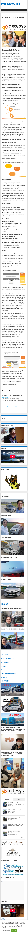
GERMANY (5, 666)
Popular (7, 799)
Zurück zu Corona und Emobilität (10, 406)
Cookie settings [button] (6, 930)
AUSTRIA (4, 655)
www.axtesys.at (5, 397)
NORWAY (4, 677)
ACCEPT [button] (14, 930)
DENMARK (5, 662)
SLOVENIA (5, 681)
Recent (19, 799)
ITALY (3, 670)
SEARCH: (4, 418)
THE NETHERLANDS (9, 673)
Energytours (10, 4)
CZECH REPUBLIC (8, 659)
